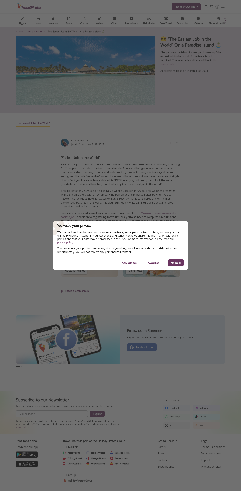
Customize (154, 262)
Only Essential (129, 262)
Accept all (176, 262)
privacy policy (65, 242)
